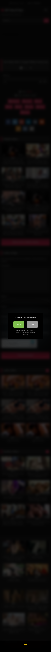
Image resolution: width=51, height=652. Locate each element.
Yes (19, 324)
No (32, 324)
